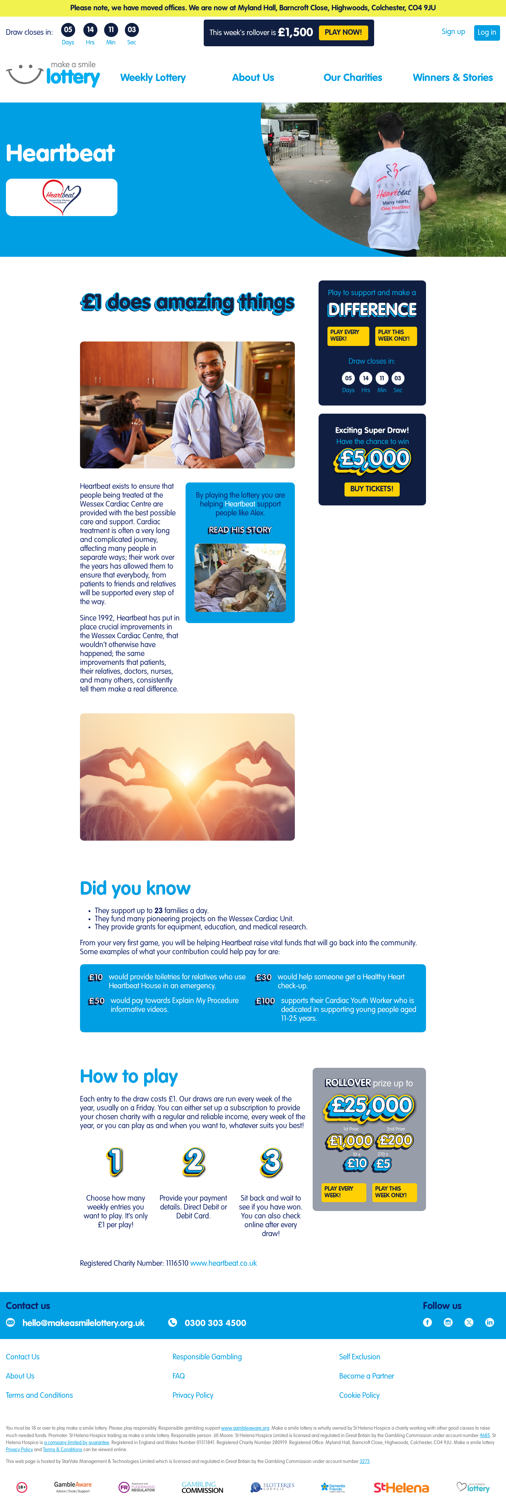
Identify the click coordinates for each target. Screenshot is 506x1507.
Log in (487, 33)
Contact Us (23, 1357)
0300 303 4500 (215, 1323)
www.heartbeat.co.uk (223, 1264)
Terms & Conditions (62, 1449)
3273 (365, 1461)
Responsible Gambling (207, 1357)
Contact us (28, 1306)
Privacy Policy (193, 1396)
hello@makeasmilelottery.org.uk (83, 1323)
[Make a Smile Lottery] (53, 85)
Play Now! (343, 33)
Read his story (240, 530)
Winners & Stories (453, 78)
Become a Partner (366, 1376)
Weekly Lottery (153, 78)
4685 (485, 1435)
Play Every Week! (344, 336)
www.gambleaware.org (245, 1428)
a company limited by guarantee (76, 1442)
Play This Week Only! (394, 336)
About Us (253, 78)
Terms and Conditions (39, 1396)
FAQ (179, 1376)
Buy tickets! (372, 489)
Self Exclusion (359, 1357)
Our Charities (353, 78)
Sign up (453, 32)
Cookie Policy (359, 1396)
